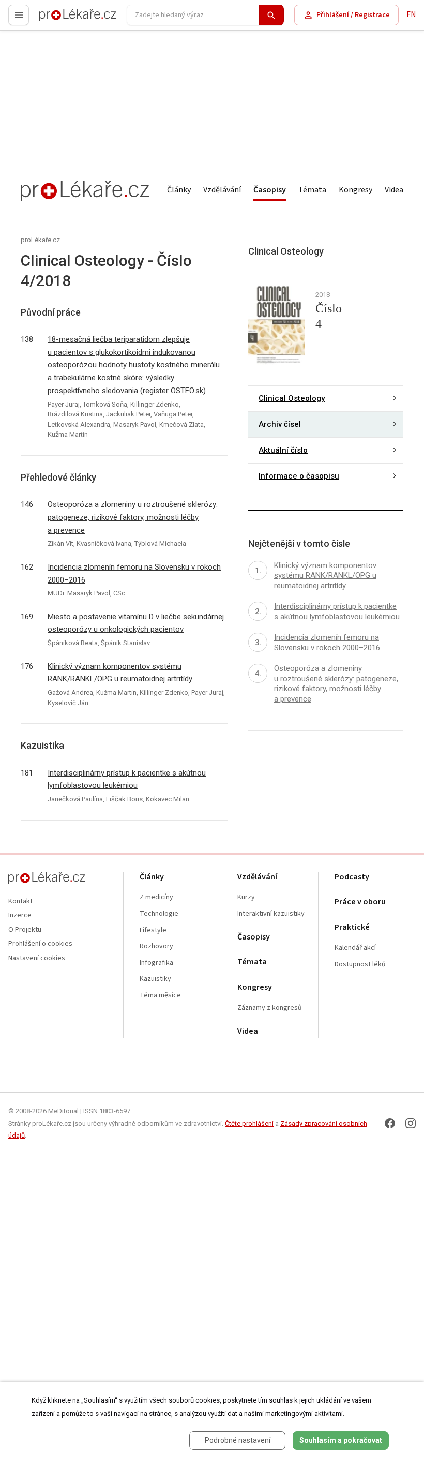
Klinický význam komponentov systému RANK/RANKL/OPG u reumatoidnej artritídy (120, 673)
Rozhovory (156, 946)
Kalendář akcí (355, 948)
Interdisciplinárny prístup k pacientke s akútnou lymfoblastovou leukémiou (127, 779)
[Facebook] (390, 1123)
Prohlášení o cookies (40, 944)
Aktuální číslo (283, 450)
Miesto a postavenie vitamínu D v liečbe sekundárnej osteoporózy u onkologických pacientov (136, 623)
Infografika (156, 963)
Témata (312, 190)
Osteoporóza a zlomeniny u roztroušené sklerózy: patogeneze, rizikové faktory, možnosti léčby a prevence (133, 517)
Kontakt (20, 901)
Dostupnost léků (360, 965)
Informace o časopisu (299, 476)
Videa (394, 190)
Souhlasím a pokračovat (340, 1440)
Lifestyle (153, 930)
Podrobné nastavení (237, 1440)
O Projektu (24, 930)
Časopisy (269, 190)
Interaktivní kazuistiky (271, 914)
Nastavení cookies (36, 958)
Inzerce (20, 915)
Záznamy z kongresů (269, 1008)
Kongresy (355, 190)
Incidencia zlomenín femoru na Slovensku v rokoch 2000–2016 (134, 573)
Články (179, 190)
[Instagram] (410, 1123)
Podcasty (352, 877)
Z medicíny (156, 897)
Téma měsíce (160, 996)
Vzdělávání (222, 190)
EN (411, 14)
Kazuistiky (155, 979)
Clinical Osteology (292, 398)
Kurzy (246, 897)
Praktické (352, 927)
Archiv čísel (280, 424)
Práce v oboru (360, 902)
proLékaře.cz (60, 19)
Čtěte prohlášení (249, 1123)
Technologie (159, 914)
